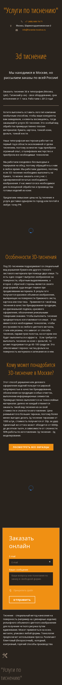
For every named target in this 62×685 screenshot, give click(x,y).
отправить (22, 600)
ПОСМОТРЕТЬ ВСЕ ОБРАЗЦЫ (31, 447)
